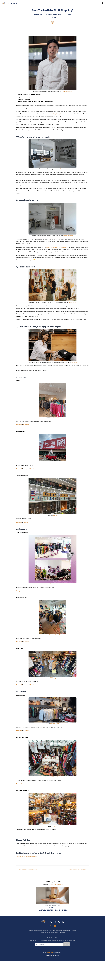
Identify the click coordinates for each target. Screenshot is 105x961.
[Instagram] (50, 926)
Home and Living (57, 884)
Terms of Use (49, 955)
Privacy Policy (56, 955)
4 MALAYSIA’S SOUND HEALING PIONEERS (52, 910)
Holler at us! (69, 3)
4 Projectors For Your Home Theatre (26, 856)
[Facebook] (55, 926)
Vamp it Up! (48, 905)
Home (33, 3)
